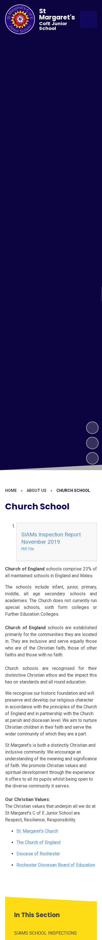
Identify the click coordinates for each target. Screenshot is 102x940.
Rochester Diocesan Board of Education (55, 865)
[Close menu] (88, 19)
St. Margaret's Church (37, 831)
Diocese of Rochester (38, 853)
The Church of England (38, 842)
